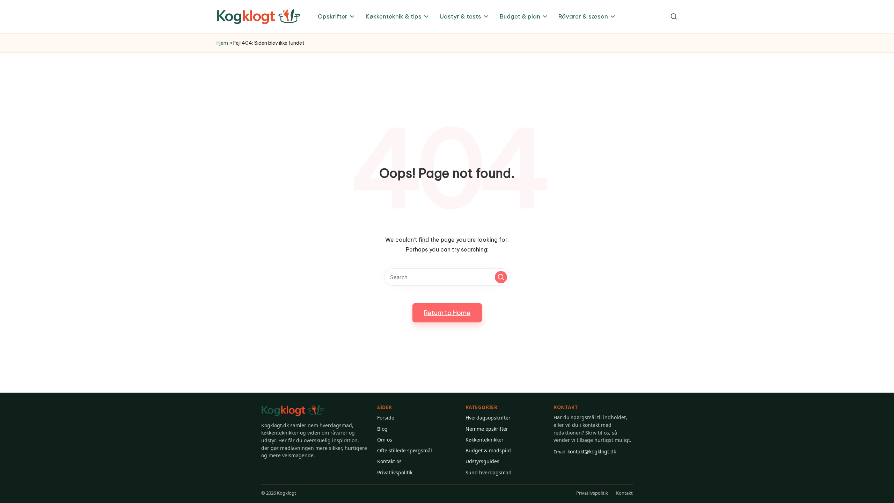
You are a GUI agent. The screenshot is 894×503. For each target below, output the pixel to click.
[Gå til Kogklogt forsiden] (293, 410)
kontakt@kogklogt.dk (585, 451)
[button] (501, 277)
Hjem (222, 43)
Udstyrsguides (482, 461)
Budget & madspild (488, 450)
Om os (384, 439)
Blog (382, 428)
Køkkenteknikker (485, 439)
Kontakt (624, 493)
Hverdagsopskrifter (488, 417)
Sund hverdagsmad (489, 472)
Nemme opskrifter (487, 428)
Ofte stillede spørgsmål (404, 450)
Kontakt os (389, 461)
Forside (385, 417)
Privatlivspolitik (394, 472)
